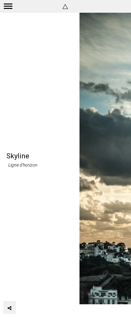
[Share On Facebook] (12, 290)
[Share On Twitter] (21, 290)
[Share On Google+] (40, 290)
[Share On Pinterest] (30, 290)
